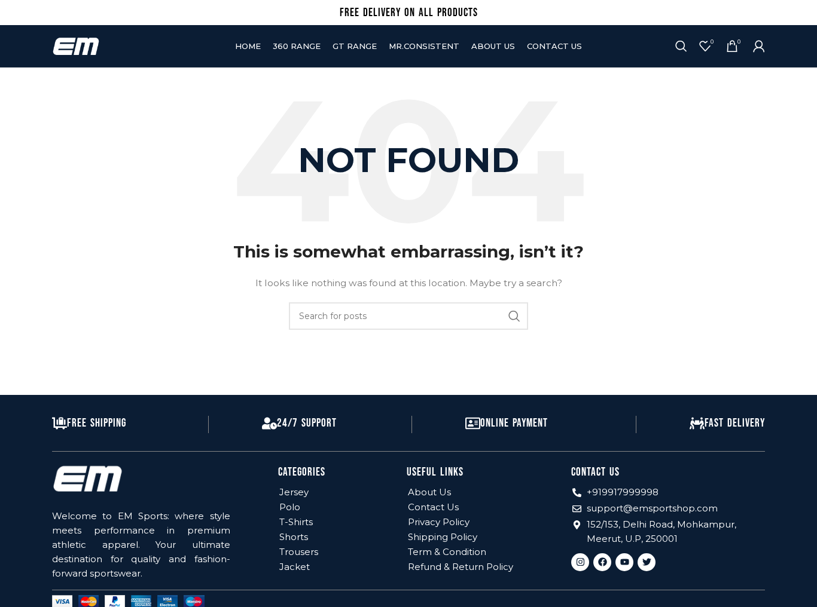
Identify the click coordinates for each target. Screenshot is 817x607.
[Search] (681, 46)
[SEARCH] (514, 316)
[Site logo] (76, 45)
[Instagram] (580, 562)
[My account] (759, 46)
